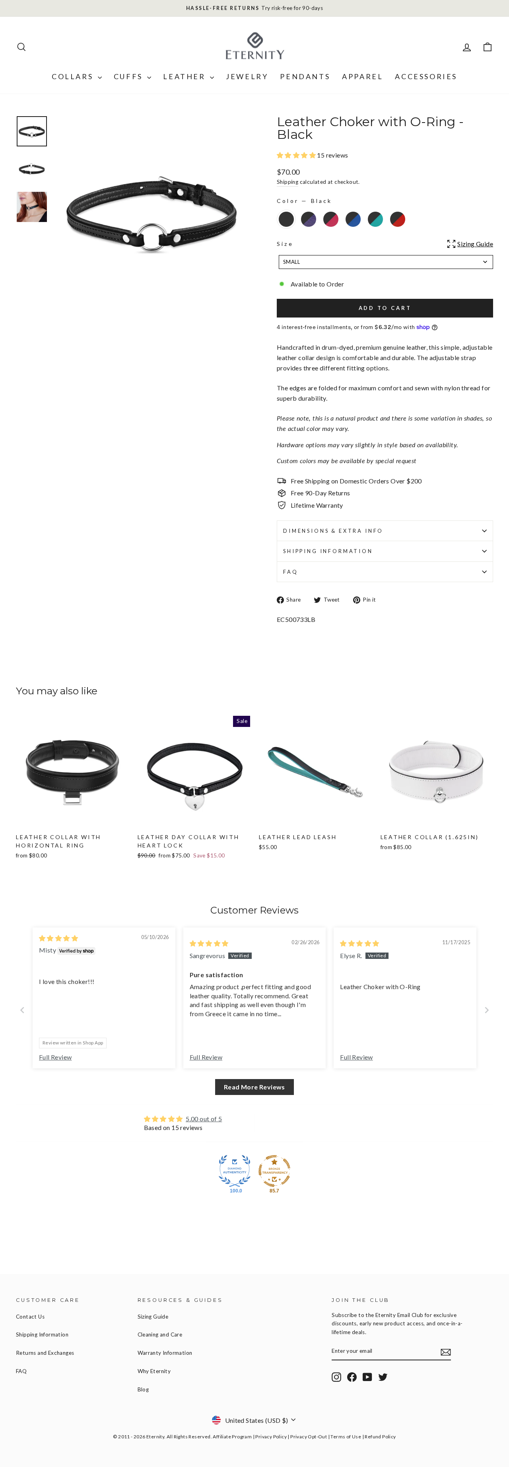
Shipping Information (42, 1334)
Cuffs (130, 76)
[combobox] (386, 262)
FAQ (290, 572)
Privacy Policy (271, 1437)
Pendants (305, 76)
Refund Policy (380, 1437)
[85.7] (274, 1171)
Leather (185, 76)
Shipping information (328, 551)
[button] (297, 155)
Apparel (362, 76)
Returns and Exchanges (45, 1353)
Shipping (287, 182)
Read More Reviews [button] (254, 1087)
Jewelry (247, 76)
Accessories (426, 76)
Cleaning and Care (160, 1334)
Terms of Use (345, 1437)
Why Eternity (154, 1371)
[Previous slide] (22, 1010)
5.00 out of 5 (204, 1118)
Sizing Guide (153, 1316)
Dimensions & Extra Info (333, 531)
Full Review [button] (55, 1057)
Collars (74, 76)
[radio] (286, 219)
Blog (143, 1389)
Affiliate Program (232, 1437)
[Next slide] (486, 1010)
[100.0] (235, 1171)
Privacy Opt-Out (308, 1437)
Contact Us (30, 1316)
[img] (58, 938)
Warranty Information (165, 1353)
